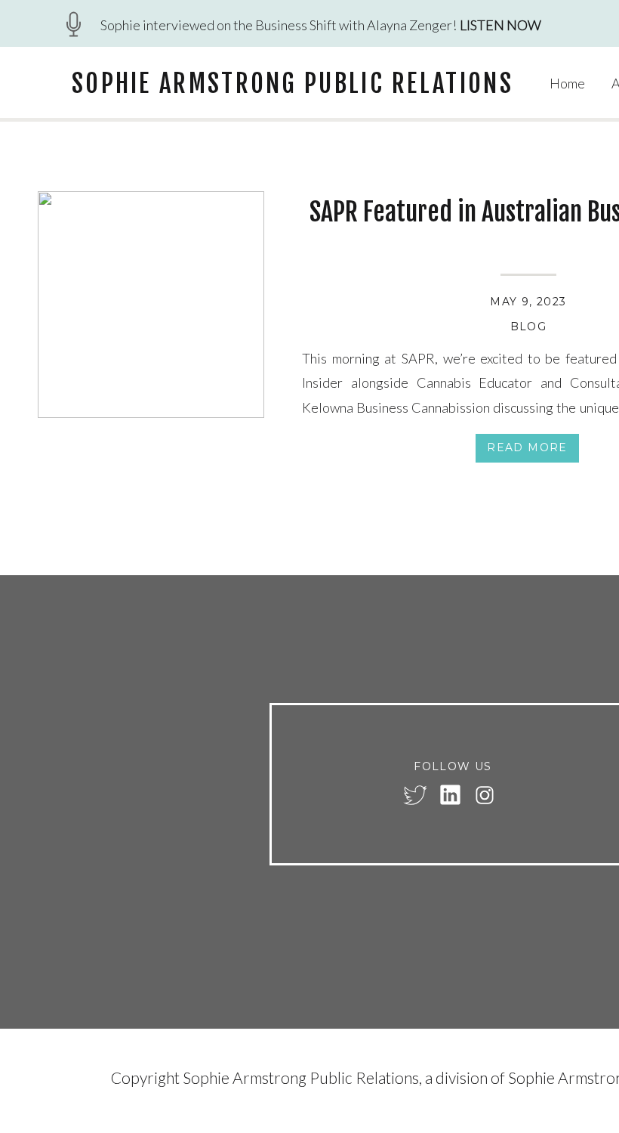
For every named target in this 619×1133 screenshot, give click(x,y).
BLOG (528, 326)
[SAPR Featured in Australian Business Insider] (151, 304)
